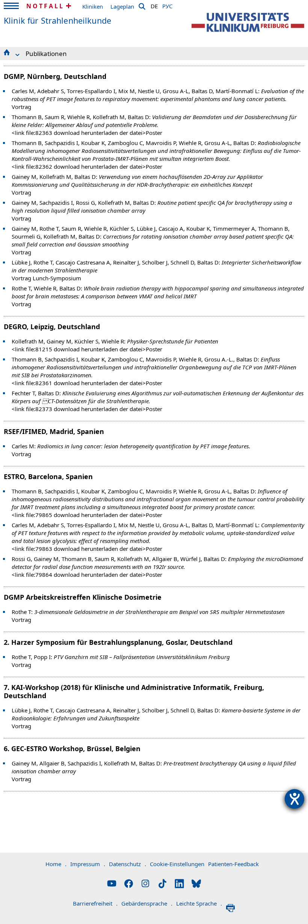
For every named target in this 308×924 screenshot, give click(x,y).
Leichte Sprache (199, 903)
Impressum (87, 864)
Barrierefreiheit (95, 903)
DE (154, 5)
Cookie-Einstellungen (177, 864)
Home (55, 864)
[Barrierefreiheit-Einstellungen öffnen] (294, 799)
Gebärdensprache (146, 903)
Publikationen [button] (46, 53)
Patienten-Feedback (233, 864)
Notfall (45, 6)
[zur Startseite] (248, 22)
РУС (167, 5)
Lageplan (122, 6)
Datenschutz (127, 864)
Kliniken (92, 6)
